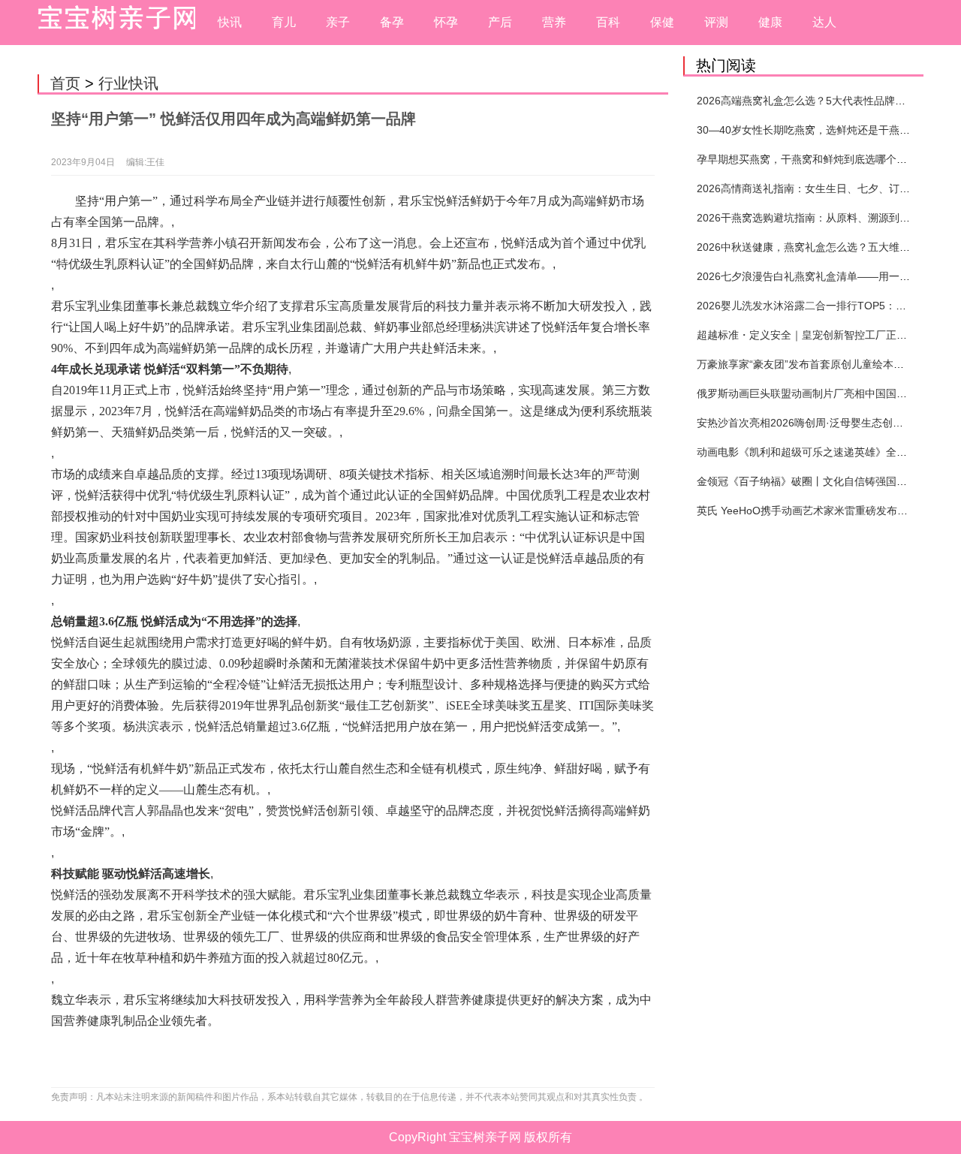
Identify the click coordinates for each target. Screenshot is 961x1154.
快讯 (230, 22)
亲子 (338, 22)
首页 (65, 83)
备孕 (392, 22)
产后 (500, 22)
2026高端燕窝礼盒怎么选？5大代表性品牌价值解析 (817, 101)
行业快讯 (128, 83)
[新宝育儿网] (113, 22)
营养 (554, 22)
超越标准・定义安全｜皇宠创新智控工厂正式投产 (812, 335)
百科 (608, 22)
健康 (770, 22)
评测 (716, 22)
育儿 (284, 22)
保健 (662, 22)
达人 (824, 22)
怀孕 (446, 22)
